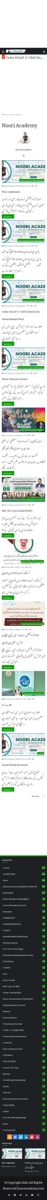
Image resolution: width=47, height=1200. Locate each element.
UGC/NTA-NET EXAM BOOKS (14, 1117)
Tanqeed (6, 930)
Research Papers (10, 1017)
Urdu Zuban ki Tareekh (12, 1023)
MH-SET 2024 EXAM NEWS (17, 510)
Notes (5, 880)
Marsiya (6, 1073)
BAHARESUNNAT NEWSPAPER (15, 936)
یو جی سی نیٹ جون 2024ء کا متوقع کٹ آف (20, 251)
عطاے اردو (7, 704)
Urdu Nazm (8, 1055)
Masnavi (6, 1011)
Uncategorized (9, 1130)
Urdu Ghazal (8, 961)
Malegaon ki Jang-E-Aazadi (14, 1005)
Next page (35, 796)
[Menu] (3, 52)
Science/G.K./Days (11, 1067)
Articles (6, 867)
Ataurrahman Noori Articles (14, 905)
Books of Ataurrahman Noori (14, 1036)
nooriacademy (27, 1187)
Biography (7, 911)
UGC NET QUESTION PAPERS (14, 1080)
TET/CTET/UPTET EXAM (13, 949)
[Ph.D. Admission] (12, 1153)
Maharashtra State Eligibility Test (20, 886)
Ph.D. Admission (11, 191)
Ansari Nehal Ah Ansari (15, 764)
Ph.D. (5, 973)
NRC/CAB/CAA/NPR (11, 986)
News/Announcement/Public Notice (18, 998)
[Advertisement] (23, 24)
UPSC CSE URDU (9, 1061)
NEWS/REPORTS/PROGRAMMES (16, 899)
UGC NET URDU (9, 874)
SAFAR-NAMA (8, 1105)
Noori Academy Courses (13, 1048)
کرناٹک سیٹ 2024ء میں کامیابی (15, 572)
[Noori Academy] (15, 51)
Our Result (7, 1042)
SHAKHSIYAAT (9, 917)
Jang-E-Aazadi (9, 980)
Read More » (8, 216)
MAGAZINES (8, 892)
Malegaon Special (10, 942)
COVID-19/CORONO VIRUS (13, 1030)
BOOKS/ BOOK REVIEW (12, 992)
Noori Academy (23, 149)
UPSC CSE (7, 1092)
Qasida (6, 1086)
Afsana (6, 1111)
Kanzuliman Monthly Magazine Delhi (18, 955)
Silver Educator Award (14, 378)
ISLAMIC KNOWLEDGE (12, 924)
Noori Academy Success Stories (15, 1098)
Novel (5, 1123)
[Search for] (44, 52)
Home (5, 114)
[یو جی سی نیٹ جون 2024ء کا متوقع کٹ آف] (35, 1153)
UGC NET (6, 967)
